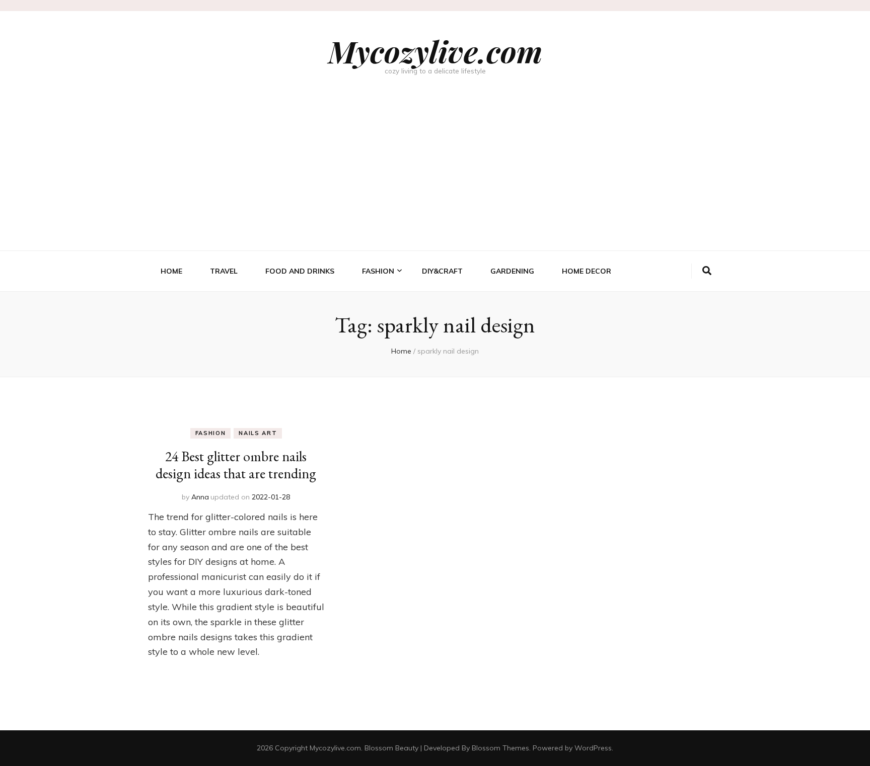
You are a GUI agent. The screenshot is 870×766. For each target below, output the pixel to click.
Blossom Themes (500, 747)
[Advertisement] (435, 175)
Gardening (512, 271)
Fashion (378, 271)
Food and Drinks (299, 271)
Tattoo (375, 353)
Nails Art (378, 337)
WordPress (593, 747)
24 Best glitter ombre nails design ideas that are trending (236, 464)
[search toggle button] (706, 271)
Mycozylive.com (435, 51)
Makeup (375, 320)
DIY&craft (442, 271)
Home (171, 271)
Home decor (586, 271)
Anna (200, 496)
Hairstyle (379, 304)
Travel (224, 271)
